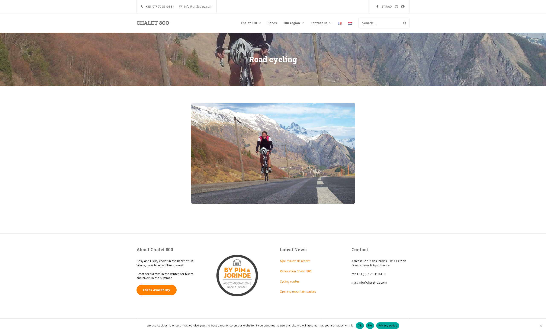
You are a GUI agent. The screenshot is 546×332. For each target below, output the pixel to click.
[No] (541, 325)
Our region (292, 23)
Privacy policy (387, 325)
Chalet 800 (249, 23)
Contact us (319, 23)
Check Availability (156, 290)
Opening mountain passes (298, 291)
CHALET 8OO (152, 22)
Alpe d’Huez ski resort (295, 261)
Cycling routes (289, 281)
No (370, 325)
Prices (272, 23)
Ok (360, 325)
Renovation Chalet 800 (296, 271)
